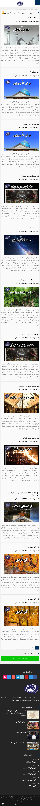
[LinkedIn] (22, 677)
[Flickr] (18, 677)
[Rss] (5, 677)
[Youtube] (13, 677)
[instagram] (9, 677)
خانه (36, 9)
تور (16, 21)
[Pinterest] (26, 677)
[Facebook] (35, 677)
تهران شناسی (32, 21)
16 (23, 648)
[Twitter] (31, 677)
